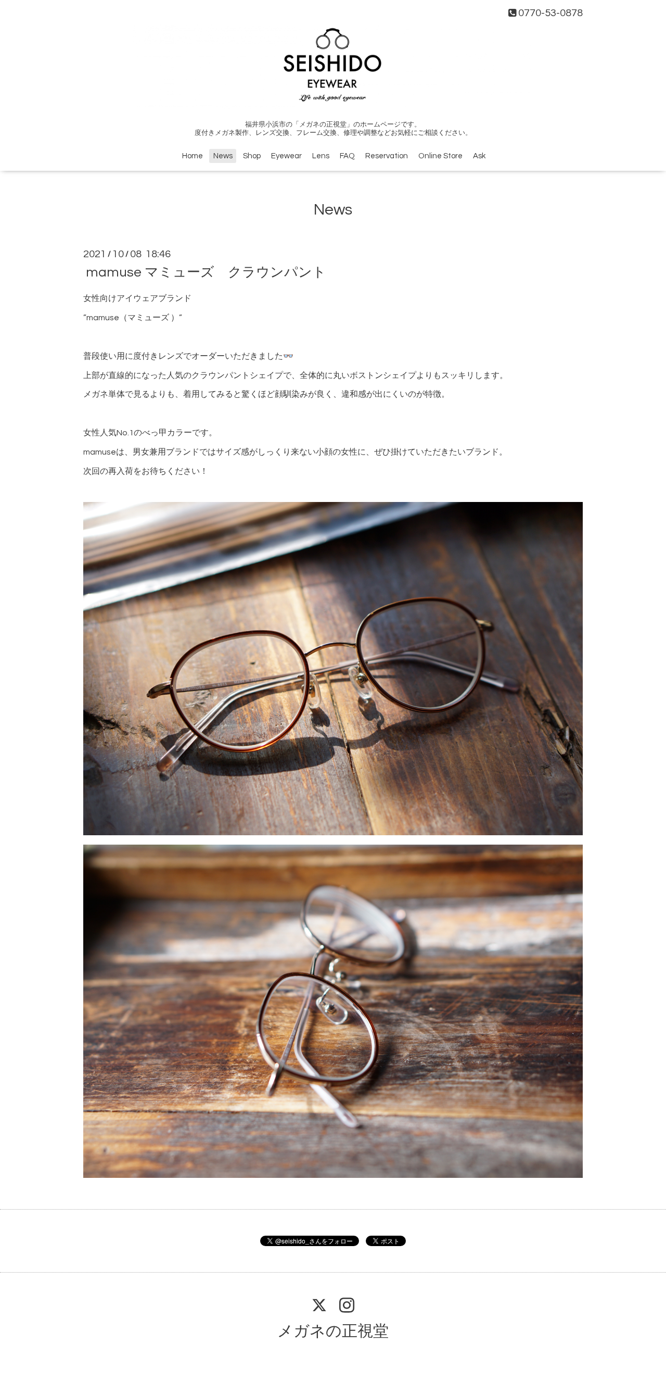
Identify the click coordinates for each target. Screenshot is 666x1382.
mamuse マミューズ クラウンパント (206, 272)
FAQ (347, 156)
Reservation (386, 156)
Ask (479, 156)
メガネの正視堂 (333, 1331)
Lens (320, 156)
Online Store (440, 156)
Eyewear (286, 156)
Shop (252, 156)
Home (192, 156)
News (223, 156)
